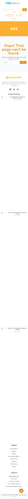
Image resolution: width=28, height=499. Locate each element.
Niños (14, 466)
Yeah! (14, 496)
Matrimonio (14, 464)
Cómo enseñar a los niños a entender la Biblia (17, 213)
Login (14, 11)
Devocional (14, 459)
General (14, 461)
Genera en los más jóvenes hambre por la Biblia (17, 328)
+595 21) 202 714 (15, 484)
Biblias (14, 451)
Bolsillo (14, 454)
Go (24, 9)
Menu (14, 19)
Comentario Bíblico (14, 456)
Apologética (14, 448)
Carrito (20, 15)
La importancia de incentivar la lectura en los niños (17, 97)
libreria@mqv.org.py (16, 486)
